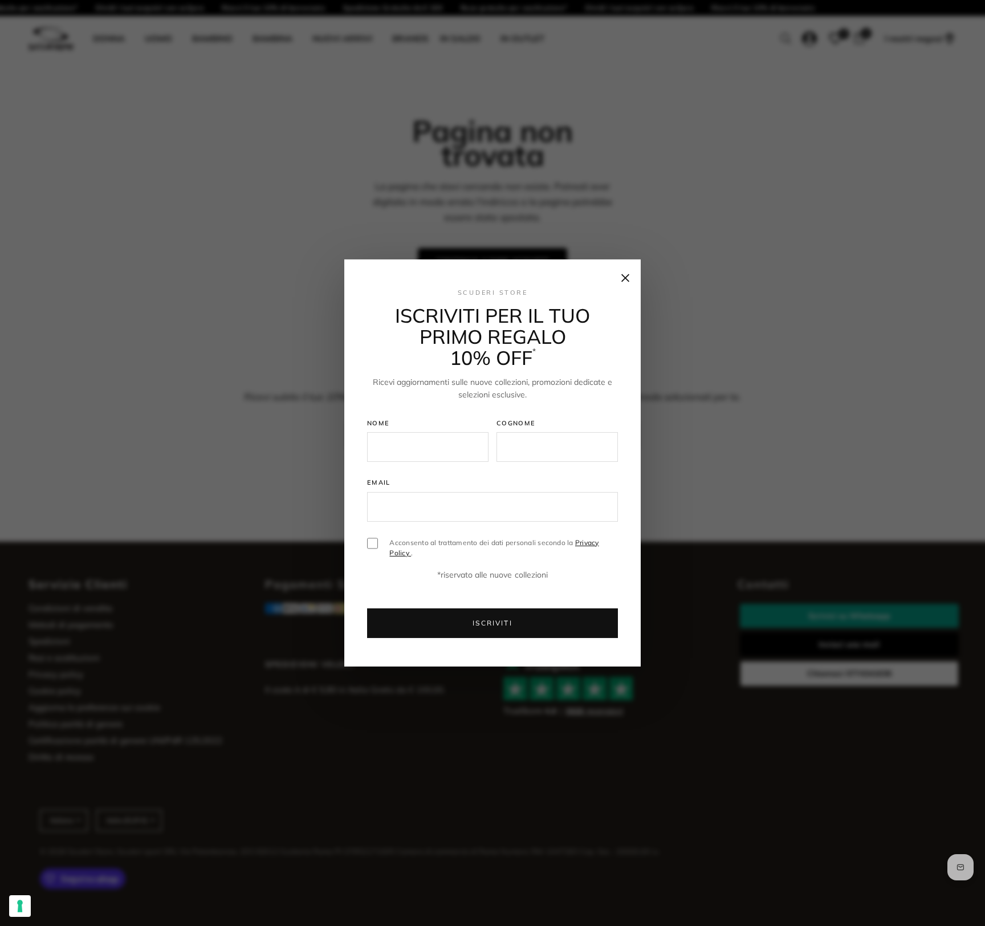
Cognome (515, 423)
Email (378, 482)
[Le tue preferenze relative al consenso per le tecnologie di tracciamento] (20, 906)
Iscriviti (492, 623)
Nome (378, 423)
